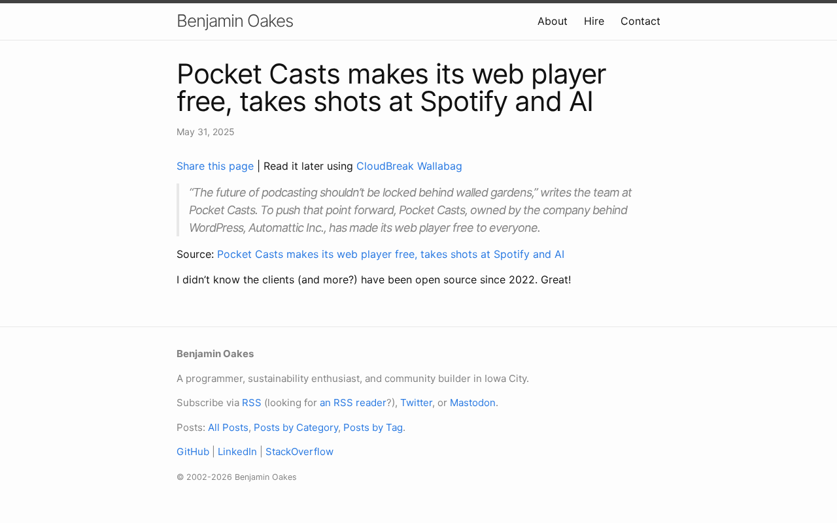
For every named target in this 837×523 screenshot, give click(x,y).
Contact (640, 20)
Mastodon (473, 402)
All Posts (228, 427)
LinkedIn (237, 451)
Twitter (416, 402)
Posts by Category (296, 427)
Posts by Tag (373, 427)
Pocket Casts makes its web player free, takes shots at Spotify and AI (390, 254)
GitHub (193, 451)
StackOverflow (299, 451)
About (553, 20)
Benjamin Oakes (235, 20)
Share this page (217, 165)
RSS (252, 402)
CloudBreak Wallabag (409, 165)
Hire (594, 20)
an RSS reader (353, 402)
